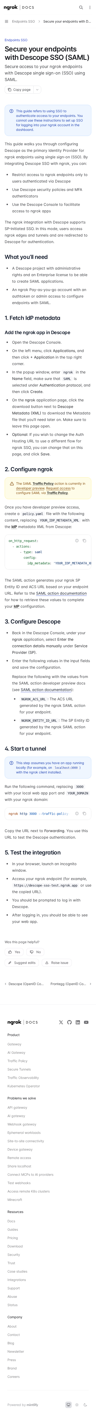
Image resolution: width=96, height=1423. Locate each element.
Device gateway (20, 1149)
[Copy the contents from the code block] (84, 541)
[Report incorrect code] (77, 541)
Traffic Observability (23, 1078)
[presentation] (48, 552)
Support (13, 1288)
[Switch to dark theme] (85, 1405)
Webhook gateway (21, 1124)
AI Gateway (16, 1052)
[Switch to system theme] (68, 1405)
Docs (11, 1221)
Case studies (17, 1271)
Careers (13, 1377)
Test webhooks (19, 1183)
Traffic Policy (17, 1061)
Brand (12, 1368)
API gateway (17, 1107)
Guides (12, 1229)
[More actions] (90, 7)
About (12, 1326)
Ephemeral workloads (24, 1133)
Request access (58, 488)
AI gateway (16, 1116)
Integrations (16, 1280)
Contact (13, 1335)
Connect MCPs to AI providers (24, 1174)
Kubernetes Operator (23, 1086)
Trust (11, 1263)
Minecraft (14, 1200)
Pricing (12, 1238)
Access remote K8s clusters (24, 1191)
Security (13, 1255)
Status (12, 1305)
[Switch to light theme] (77, 1405)
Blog (10, 1343)
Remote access (19, 1158)
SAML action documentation (61, 593)
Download (15, 1246)
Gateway (14, 1044)
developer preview (30, 488)
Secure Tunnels (19, 1069)
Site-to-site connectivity (24, 1141)
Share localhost (19, 1166)
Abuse (12, 1296)
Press (11, 1360)
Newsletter (15, 1351)
